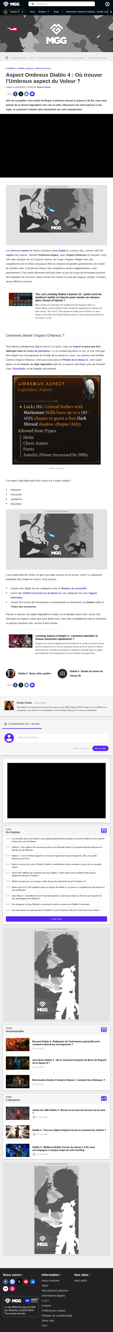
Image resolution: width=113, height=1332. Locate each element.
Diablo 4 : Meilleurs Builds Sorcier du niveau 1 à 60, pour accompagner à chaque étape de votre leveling (63, 1148)
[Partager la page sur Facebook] (15, 94)
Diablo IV (32, 58)
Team (45, 1285)
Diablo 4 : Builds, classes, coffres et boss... (30, 68)
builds (25, 250)
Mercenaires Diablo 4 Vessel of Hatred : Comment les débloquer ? (68, 1080)
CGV (44, 1325)
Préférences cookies (54, 1310)
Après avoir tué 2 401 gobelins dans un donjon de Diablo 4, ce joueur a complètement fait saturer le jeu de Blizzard (58, 888)
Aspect (77, 346)
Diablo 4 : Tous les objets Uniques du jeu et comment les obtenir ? (69, 1130)
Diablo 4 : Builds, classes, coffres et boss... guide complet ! (62, 58)
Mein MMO (80, 1280)
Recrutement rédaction (55, 1290)
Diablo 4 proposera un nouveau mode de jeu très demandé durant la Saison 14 (49, 881)
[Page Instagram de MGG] (12, 1288)
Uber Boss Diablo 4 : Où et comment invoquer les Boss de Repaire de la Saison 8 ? (69, 1061)
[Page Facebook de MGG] (5, 1281)
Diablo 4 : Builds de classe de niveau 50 (86, 673)
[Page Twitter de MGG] (19, 1281)
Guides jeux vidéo (18, 58)
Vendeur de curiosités (73, 588)
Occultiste (19, 368)
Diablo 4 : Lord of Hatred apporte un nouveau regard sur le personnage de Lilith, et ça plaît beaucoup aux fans (54, 857)
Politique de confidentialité (57, 1315)
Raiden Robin (44, 87)
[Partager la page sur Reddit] (26, 94)
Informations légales (53, 1295)
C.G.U (45, 1300)
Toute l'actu (56, 919)
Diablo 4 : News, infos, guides (34, 673)
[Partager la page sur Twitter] (21, 94)
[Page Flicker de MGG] (5, 1288)
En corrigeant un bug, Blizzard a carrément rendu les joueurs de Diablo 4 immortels (50, 904)
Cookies (46, 1305)
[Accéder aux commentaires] (32, 94)
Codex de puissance (38, 351)
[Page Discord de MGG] (12, 1281)
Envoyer (102, 748)
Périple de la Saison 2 (75, 359)
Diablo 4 (63, 250)
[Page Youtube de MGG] (26, 1281)
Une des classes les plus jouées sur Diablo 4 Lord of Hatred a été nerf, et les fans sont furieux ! (56, 910)
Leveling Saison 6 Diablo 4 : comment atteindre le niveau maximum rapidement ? (66, 637)
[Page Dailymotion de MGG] (32, 1281)
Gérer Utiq (48, 1320)
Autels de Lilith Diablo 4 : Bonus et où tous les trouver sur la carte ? (68, 1111)
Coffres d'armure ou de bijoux (40, 593)
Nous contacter (50, 1280)
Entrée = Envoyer (81, 748)
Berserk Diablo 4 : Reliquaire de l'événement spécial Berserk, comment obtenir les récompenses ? (66, 1043)
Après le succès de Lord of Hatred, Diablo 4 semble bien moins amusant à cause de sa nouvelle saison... (56, 865)
